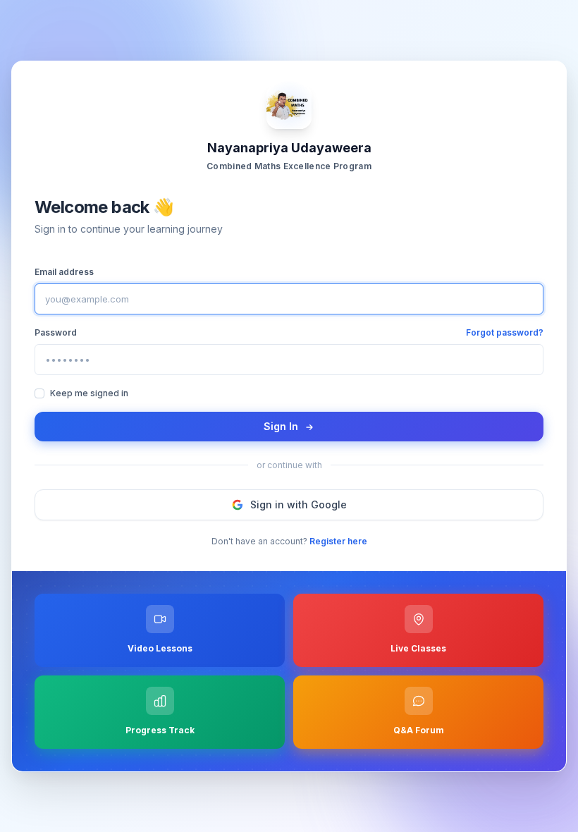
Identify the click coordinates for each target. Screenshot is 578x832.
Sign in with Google (298, 504)
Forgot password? (504, 331)
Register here (338, 540)
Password (56, 331)
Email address (64, 271)
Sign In (282, 426)
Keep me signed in (89, 392)
